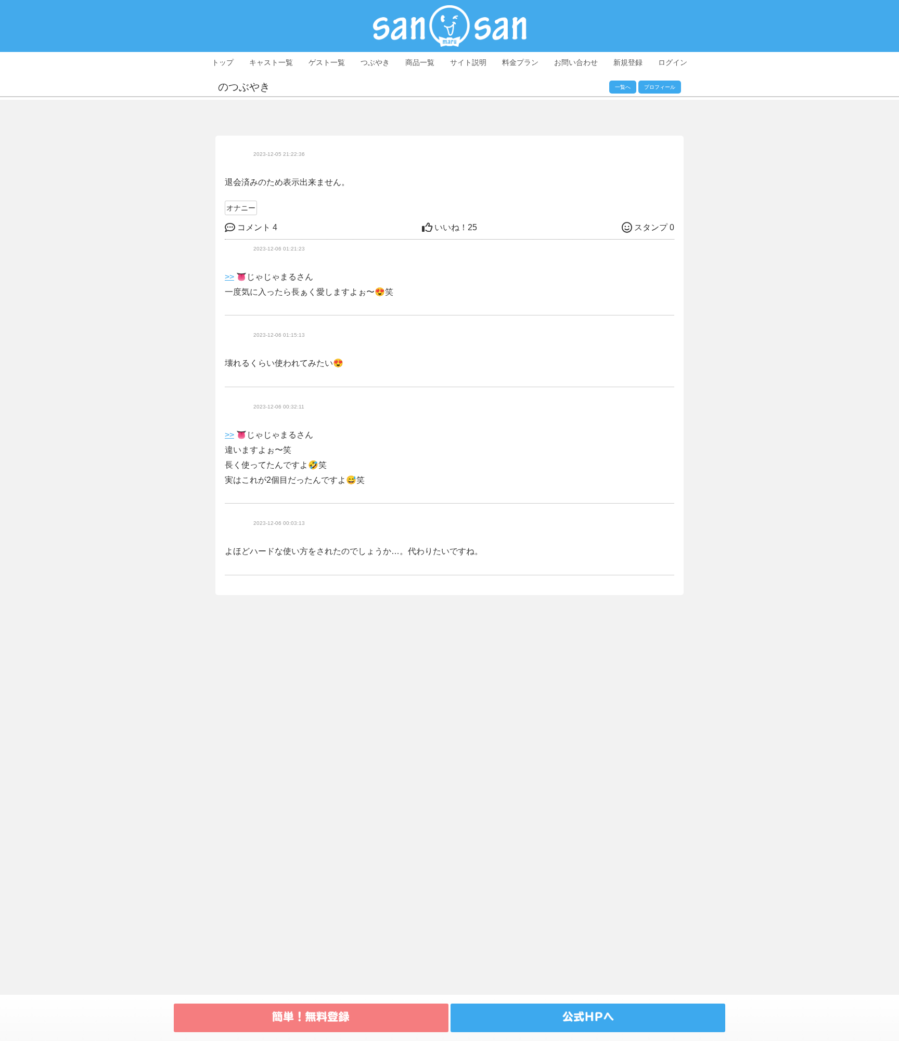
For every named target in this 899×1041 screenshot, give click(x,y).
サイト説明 (468, 62)
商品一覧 (419, 62)
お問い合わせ (576, 62)
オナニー (240, 208)
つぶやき (375, 62)
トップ (223, 62)
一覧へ (623, 87)
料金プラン (520, 62)
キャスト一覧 (271, 62)
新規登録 (628, 62)
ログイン (672, 62)
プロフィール (659, 87)
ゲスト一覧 (327, 62)
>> (229, 276)
